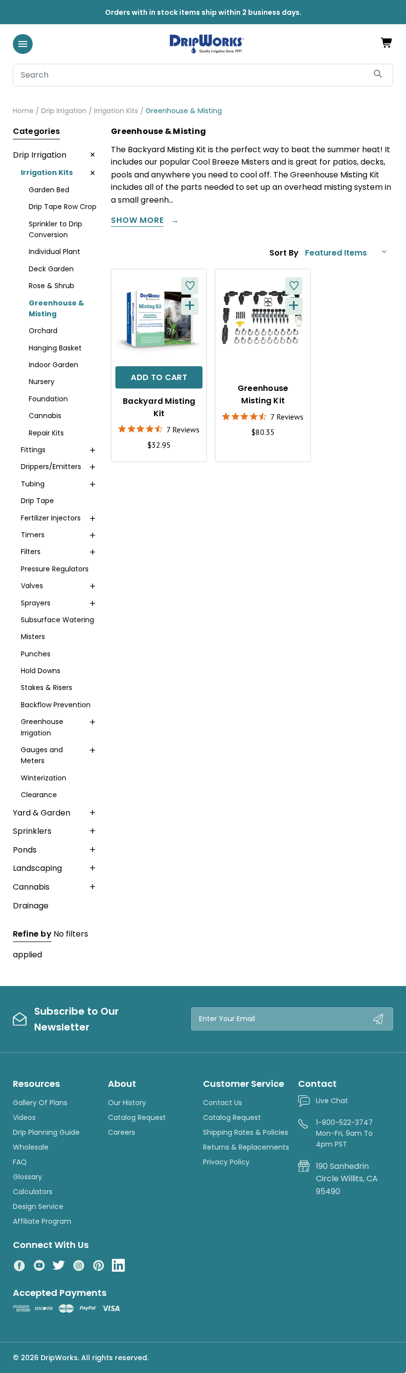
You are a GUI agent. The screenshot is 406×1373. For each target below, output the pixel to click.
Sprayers (36, 603)
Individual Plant (54, 252)
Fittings (33, 450)
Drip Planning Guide (46, 1132)
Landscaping (37, 868)
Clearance (39, 795)
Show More (137, 221)
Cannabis (45, 416)
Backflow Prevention (56, 705)
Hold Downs (40, 671)
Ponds (25, 850)
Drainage (31, 905)
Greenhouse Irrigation (42, 727)
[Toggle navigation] (23, 44)
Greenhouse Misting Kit (263, 394)
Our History (127, 1103)
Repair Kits (46, 433)
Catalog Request (137, 1117)
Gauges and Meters (42, 755)
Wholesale (31, 1147)
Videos (24, 1117)
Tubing (33, 484)
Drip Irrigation (39, 155)
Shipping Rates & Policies (245, 1132)
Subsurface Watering (57, 620)
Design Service (38, 1206)
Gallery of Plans (40, 1103)
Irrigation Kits (47, 172)
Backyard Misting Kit (159, 407)
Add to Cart (159, 377)
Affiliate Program (42, 1221)
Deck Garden (51, 269)
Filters (31, 552)
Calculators (32, 1192)
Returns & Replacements (246, 1147)
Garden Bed (49, 190)
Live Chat (332, 1101)
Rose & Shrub (51, 286)
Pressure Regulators (55, 569)
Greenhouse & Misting (56, 308)
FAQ (20, 1162)
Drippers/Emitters (51, 467)
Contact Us (222, 1103)
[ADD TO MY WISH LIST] (190, 286)
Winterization (43, 778)
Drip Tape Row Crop (63, 207)
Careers (121, 1132)
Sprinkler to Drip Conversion (55, 229)
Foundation (48, 399)
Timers (33, 535)
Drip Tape (37, 501)
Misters (33, 637)
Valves (32, 586)
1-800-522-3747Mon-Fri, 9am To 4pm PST (344, 1133)
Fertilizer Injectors (51, 518)
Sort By (284, 252)
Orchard (43, 331)
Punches (36, 654)
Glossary (27, 1177)
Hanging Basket (55, 348)
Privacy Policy (226, 1162)
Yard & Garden (41, 812)
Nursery (41, 381)
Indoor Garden (53, 365)
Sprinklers (32, 831)
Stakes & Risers (46, 687)
